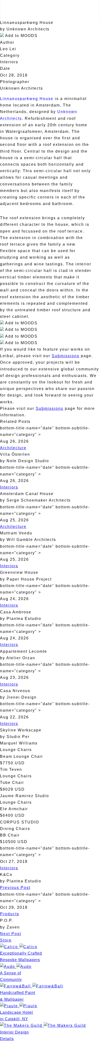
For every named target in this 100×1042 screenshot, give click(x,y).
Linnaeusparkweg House (26, 99)
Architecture (13, 448)
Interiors (9, 487)
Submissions (65, 356)
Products (9, 914)
